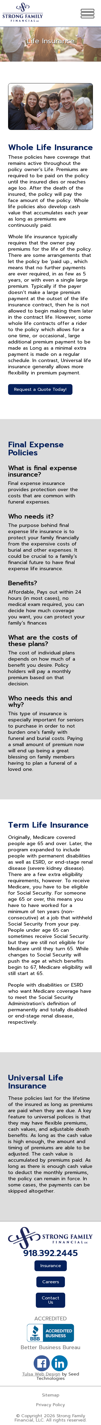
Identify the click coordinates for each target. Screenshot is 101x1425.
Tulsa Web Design (41, 1374)
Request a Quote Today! (40, 389)
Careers (50, 1282)
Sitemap (50, 1395)
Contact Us (50, 1300)
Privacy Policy (50, 1405)
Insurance (50, 1266)
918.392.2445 (50, 1253)
